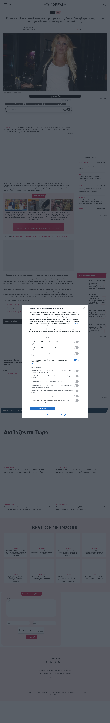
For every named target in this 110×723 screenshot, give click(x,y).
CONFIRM (42, 408)
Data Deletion (45, 415)
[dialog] (55, 361)
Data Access (55, 415)
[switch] (76, 342)
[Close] (84, 308)
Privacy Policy (64, 415)
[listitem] (55, 338)
